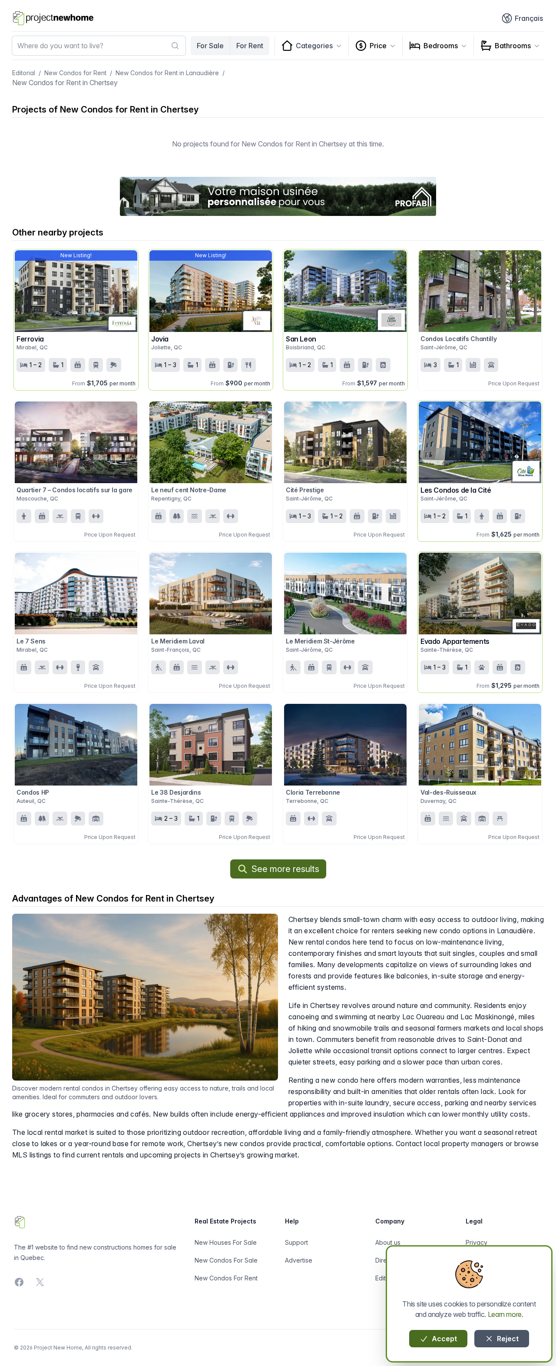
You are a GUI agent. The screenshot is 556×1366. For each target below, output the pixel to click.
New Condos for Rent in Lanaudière (167, 72)
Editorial (23, 72)
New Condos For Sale (226, 1260)
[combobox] (98, 45)
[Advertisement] (278, 196)
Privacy (476, 1242)
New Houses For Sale (226, 1242)
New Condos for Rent (75, 72)
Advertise (298, 1260)
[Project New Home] (53, 18)
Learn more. (505, 1314)
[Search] (175, 45)
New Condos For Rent (226, 1278)
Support (296, 1242)
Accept (443, 1338)
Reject (507, 1338)
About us (387, 1242)
